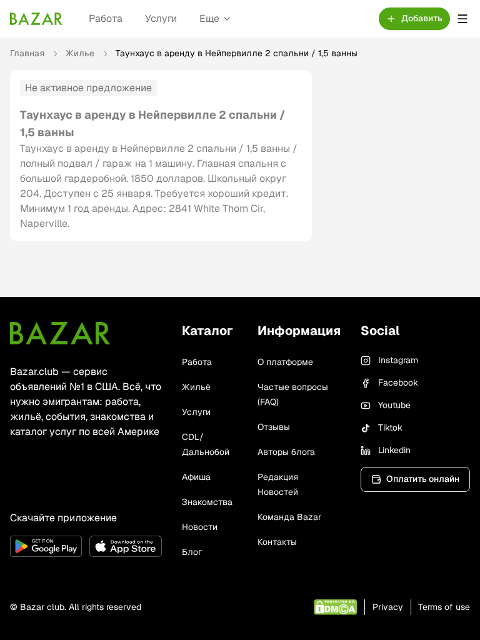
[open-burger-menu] (462, 19)
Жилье (80, 53)
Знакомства (207, 502)
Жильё (196, 386)
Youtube (394, 405)
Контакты (277, 542)
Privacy (387, 606)
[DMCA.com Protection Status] (335, 607)
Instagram (398, 360)
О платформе (285, 362)
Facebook (398, 382)
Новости (200, 526)
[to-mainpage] (60, 333)
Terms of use (444, 606)
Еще (209, 18)
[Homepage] (36, 18)
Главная (27, 53)
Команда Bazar (289, 516)
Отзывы (274, 426)
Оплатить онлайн (422, 478)
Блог (192, 552)
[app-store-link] (125, 546)
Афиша (196, 476)
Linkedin (394, 450)
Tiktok (390, 427)
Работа (105, 18)
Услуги (161, 18)
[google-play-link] (46, 546)
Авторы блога (286, 452)
